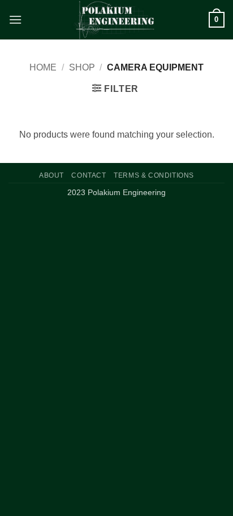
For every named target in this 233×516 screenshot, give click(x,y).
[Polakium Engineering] (115, 19)
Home (43, 67)
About (51, 175)
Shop (82, 67)
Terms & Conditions (154, 175)
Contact (88, 175)
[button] (15, 19)
